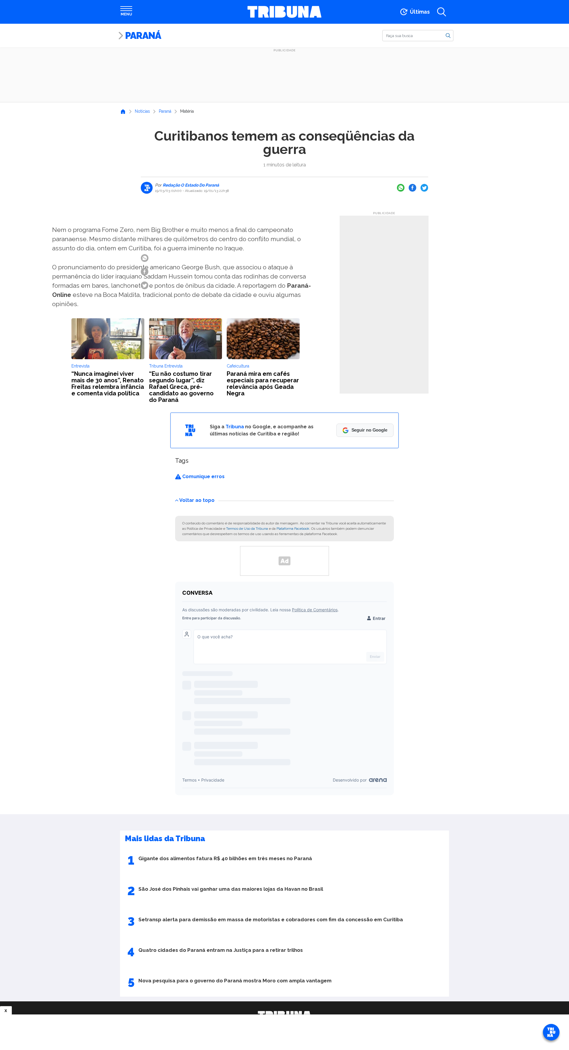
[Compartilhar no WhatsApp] (401, 188)
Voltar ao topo (197, 500)
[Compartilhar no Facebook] (412, 188)
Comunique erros (203, 476)
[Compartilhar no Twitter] (424, 188)
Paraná (143, 35)
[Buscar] (448, 35)
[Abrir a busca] (441, 12)
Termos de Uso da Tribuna (247, 528)
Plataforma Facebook (292, 528)
